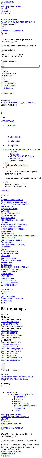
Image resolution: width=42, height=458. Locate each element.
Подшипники (7, 242)
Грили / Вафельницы (10, 213)
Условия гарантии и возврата (15, 417)
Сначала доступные (10, 337)
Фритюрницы (7, 274)
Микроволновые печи (11, 226)
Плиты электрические (11, 240)
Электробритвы (8, 280)
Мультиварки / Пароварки (13, 229)
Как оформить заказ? (11, 414)
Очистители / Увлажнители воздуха (18, 235)
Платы (4, 294)
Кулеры (4, 222)
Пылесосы (6, 247)
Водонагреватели (9, 209)
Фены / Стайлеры (9, 271)
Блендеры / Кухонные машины (15, 204)
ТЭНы (3, 303)
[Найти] (3, 78)
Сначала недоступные (11, 335)
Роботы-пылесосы (9, 251)
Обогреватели (7, 233)
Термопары (6, 300)
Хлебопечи (6, 276)
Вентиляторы (7, 206)
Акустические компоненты (13, 202)
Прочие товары (8, 296)
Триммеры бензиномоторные (15, 267)
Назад (14, 152)
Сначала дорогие (9, 333)
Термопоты (6, 265)
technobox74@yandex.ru (12, 31)
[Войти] (2, 110)
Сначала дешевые (9, 331)
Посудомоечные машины (13, 244)
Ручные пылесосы (9, 253)
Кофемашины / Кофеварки (13, 220)
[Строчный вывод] (3, 362)
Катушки (5, 291)
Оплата (4, 419)
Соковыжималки (8, 258)
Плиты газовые (8, 238)
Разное (4, 249)
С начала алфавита (10, 322)
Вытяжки (5, 211)
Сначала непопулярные (12, 326)
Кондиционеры (8, 218)
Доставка (5, 421)
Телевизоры (6, 262)
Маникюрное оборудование (14, 224)
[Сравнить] (3, 367)
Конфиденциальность (11, 423)
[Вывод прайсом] (4, 362)
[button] (21, 90)
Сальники (5, 256)
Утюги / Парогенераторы (12, 269)
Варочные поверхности (22, 394)
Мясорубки (6, 231)
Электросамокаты (9, 282)
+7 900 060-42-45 (9, 19)
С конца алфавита (9, 324)
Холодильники (7, 278)
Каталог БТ (12, 392)
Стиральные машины (11, 260)
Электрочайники (9, 285)
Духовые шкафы (8, 215)
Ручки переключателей (12, 298)
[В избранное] (3, 364)
